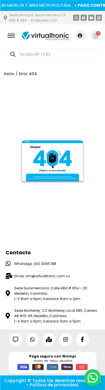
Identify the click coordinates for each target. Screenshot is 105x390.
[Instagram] (76, 18)
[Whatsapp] (32, 339)
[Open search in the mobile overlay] (52, 54)
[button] (92, 377)
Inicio (9, 74)
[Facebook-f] (82, 339)
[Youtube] (91, 18)
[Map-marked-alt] (49, 339)
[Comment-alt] (15, 339)
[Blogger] (99, 18)
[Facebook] (84, 18)
